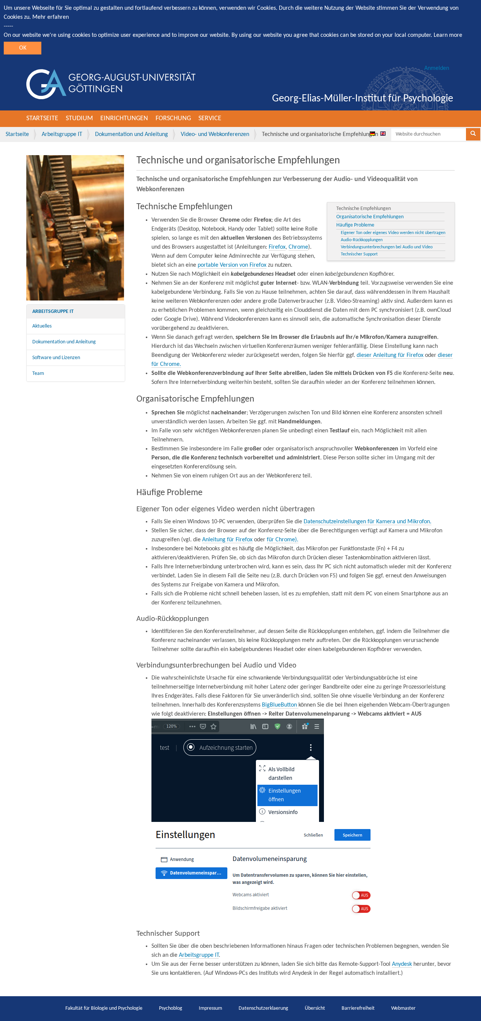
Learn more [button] (448, 35)
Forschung (173, 118)
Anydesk (402, 964)
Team (38, 373)
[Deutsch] (372, 133)
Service (209, 118)
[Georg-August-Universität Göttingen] (110, 84)
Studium (79, 118)
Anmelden (436, 68)
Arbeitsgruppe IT (62, 134)
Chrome (298, 247)
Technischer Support (359, 254)
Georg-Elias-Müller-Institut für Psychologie (362, 99)
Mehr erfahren (50, 17)
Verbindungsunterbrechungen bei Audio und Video (387, 247)
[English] (383, 133)
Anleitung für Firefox (227, 540)
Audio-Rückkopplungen (362, 240)
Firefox (277, 247)
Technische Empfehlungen (363, 208)
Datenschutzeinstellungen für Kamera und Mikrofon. (367, 522)
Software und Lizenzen (56, 358)
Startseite (42, 118)
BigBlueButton (280, 705)
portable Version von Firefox (232, 265)
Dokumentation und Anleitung (131, 134)
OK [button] (22, 48)
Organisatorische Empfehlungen (370, 217)
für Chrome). (282, 540)
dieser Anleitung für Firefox (390, 355)
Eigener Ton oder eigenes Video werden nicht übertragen (393, 233)
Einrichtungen (124, 118)
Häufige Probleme (355, 225)
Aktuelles (41, 326)
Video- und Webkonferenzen (215, 134)
